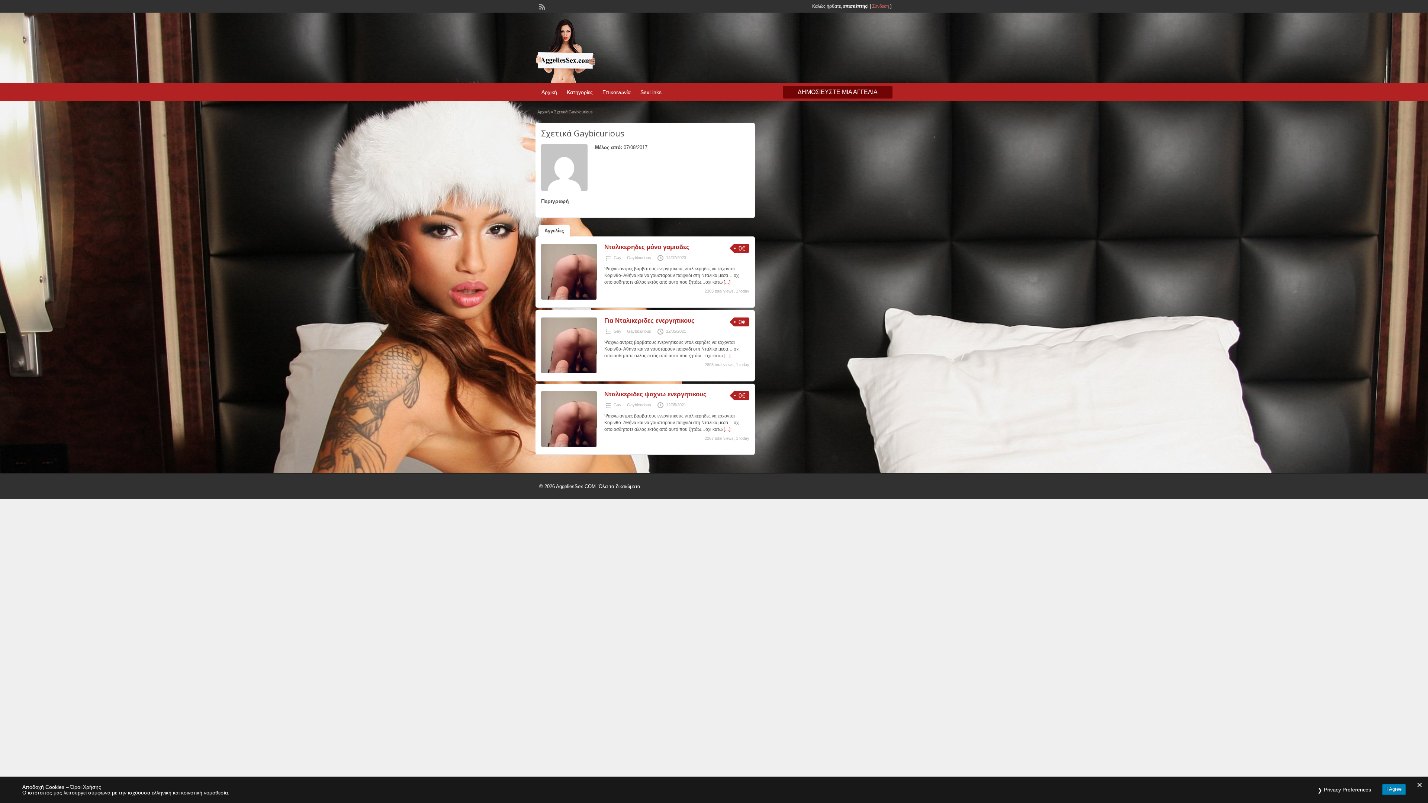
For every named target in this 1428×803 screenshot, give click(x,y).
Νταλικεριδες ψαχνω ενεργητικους (655, 394)
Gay (617, 257)
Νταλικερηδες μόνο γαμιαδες (646, 247)
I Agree (1394, 789)
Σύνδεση (880, 6)
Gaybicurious (639, 257)
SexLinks (651, 92)
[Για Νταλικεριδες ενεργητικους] (569, 371)
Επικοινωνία (616, 92)
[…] (727, 282)
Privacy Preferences (1347, 790)
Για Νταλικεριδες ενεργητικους (649, 320)
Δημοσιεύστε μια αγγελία (838, 92)
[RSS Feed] (541, 6)
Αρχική (549, 92)
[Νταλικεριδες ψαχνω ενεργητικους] (569, 445)
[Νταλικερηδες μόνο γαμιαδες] (569, 298)
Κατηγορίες (580, 92)
